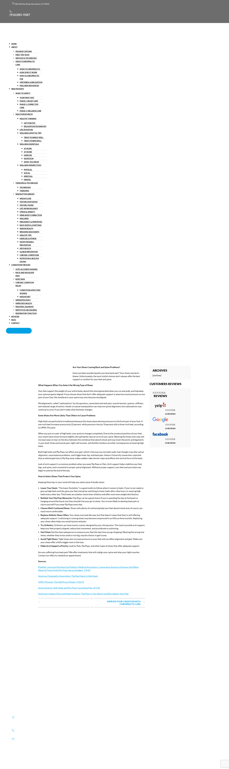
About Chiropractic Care (25, 63)
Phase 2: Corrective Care (29, 106)
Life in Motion (26, 130)
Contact (15, 323)
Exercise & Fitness (28, 238)
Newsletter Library (25, 194)
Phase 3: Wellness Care (30, 111)
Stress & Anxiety (27, 212)
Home (14, 44)
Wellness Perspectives (30, 165)
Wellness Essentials (29, 144)
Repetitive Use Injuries (26, 310)
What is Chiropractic (30, 69)
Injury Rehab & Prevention (27, 243)
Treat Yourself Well (33, 137)
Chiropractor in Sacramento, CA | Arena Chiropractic (63, 349)
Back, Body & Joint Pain (30, 225)
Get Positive (29, 123)
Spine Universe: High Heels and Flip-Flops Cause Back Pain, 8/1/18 (69, 588)
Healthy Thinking (28, 119)
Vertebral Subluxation (31, 82)
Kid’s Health (25, 248)
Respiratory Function (26, 313)
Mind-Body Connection (31, 215)
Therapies (24, 191)
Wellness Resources (29, 85)
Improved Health (24, 303)
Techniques (25, 187)
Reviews (15, 316)
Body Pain (20, 279)
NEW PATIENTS (17, 89)
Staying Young (27, 205)
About (14, 47)
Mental (27, 180)
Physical (28, 170)
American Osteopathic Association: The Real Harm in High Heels (68, 576)
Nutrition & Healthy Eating (29, 260)
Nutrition (29, 158)
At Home (28, 148)
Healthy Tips (25, 235)
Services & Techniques (26, 58)
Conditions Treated (20, 265)
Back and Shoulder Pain (25, 274)
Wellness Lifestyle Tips (30, 133)
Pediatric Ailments (25, 307)
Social (27, 173)
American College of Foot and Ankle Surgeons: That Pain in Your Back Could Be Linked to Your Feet (83, 593)
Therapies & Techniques (27, 183)
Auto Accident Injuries (26, 269)
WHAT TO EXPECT (23, 93)
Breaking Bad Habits (29, 232)
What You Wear (31, 162)
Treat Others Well (32, 141)
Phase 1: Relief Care (29, 101)
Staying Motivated (28, 202)
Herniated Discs (23, 300)
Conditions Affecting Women (30, 291)
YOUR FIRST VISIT (27, 98)
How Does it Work (28, 72)
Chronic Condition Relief (25, 284)
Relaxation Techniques (35, 126)
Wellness (24, 218)
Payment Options (24, 51)
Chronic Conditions (29, 255)
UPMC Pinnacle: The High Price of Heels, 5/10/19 (61, 582)
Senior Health (26, 228)
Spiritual (28, 176)
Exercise (28, 155)
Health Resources (24, 114)
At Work (28, 152)
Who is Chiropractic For (29, 77)
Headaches (25, 297)
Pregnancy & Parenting (31, 222)
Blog (13, 320)
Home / (92, 349)
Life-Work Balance (29, 208)
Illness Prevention (29, 252)
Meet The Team (22, 55)
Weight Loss (25, 198)
